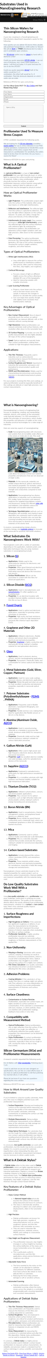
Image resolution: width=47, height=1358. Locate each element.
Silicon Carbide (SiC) (31, 1355)
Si (17, 556)
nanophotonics (14, 592)
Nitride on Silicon (9, 1355)
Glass (10, 651)
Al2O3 (7, 723)
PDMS (35, 696)
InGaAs (41, 1353)
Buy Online (31, 86)
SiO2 (28, 585)
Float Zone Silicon (25, 1353)
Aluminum (19, 1355)
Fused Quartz (14, 605)
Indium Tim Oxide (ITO (10, 1353)
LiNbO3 (35, 1353)
